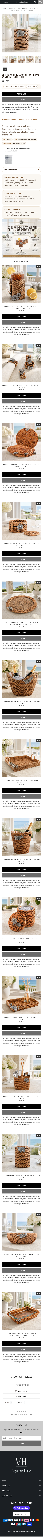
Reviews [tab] (6, 1402)
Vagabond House (18, 1531)
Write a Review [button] (22, 1391)
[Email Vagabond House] (12, 1503)
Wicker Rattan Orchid (18, 143)
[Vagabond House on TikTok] (26, 1503)
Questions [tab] (19, 1402)
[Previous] (3, 33)
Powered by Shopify (29, 1531)
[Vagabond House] (21, 2)
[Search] (35, 2)
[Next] (39, 33)
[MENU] (1, 2)
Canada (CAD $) (20, 1514)
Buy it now (21, 99)
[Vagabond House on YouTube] (30, 1503)
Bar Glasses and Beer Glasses (27, 139)
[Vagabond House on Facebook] (16, 1503)
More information (10, 170)
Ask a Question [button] (22, 1396)
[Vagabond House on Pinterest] (23, 1503)
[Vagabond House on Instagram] (19, 1503)
